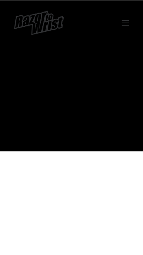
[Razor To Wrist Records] (39, 22)
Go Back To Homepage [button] (71, 126)
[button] (125, 22)
